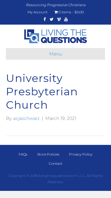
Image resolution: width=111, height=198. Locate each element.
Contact (55, 163)
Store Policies (48, 154)
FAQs (23, 154)
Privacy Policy (80, 154)
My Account (38, 12)
